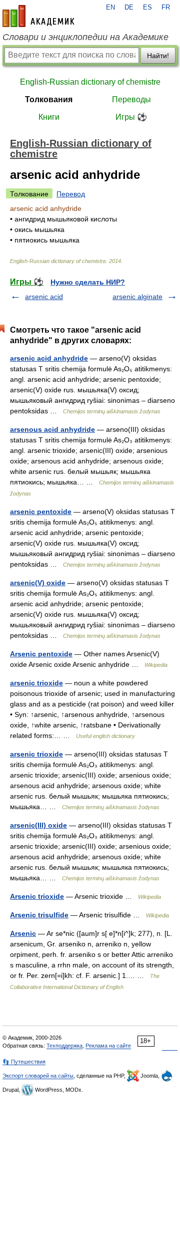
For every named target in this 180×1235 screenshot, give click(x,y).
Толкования (48, 99)
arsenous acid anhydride (52, 429)
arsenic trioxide (36, 683)
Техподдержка (64, 1046)
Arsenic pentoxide (41, 654)
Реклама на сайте (108, 1046)
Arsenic (23, 933)
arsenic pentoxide (41, 512)
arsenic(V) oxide (38, 583)
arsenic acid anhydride (49, 358)
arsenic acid (44, 297)
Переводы (131, 99)
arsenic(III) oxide (38, 825)
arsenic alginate (137, 297)
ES (147, 7)
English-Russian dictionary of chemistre (90, 82)
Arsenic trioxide (37, 896)
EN (110, 7)
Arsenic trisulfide (39, 915)
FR (166, 7)
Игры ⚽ (131, 117)
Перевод (70, 194)
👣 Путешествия (24, 1062)
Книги (49, 117)
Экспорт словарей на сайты (38, 1076)
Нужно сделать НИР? (87, 282)
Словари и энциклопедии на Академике (85, 37)
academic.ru (38, 16)
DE (129, 7)
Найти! (158, 56)
